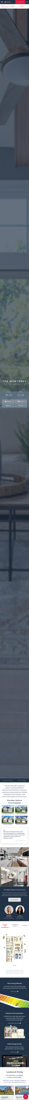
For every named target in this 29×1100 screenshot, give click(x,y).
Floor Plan (21, 401)
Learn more (14, 991)
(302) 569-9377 (9, 916)
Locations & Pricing (7, 780)
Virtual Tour (8, 401)
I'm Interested (20, 2)
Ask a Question (22, 780)
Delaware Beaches (4, 6)
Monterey (22, 6)
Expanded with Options (15, 925)
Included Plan (5, 925)
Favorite (21, 405)
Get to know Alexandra (9, 918)
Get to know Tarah (20, 918)
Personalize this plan (13, 1023)
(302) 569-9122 (20, 916)
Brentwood (13, 6)
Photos (9, 405)
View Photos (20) (22, 883)
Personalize (24, 925)
